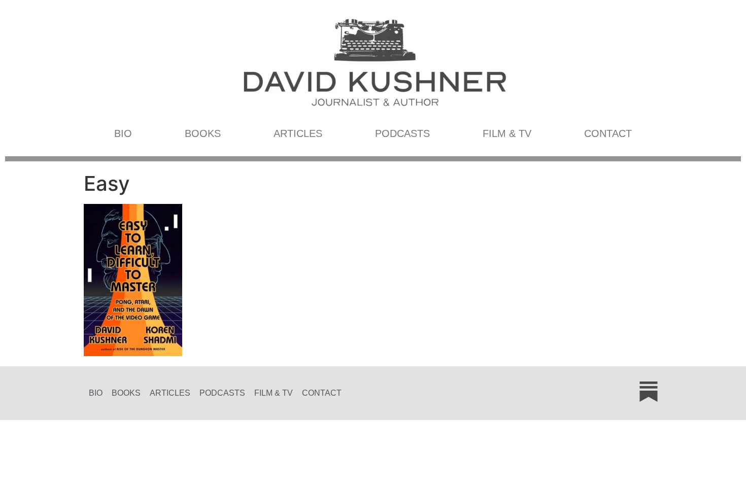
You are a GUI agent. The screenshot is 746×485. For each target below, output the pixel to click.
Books (203, 133)
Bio (123, 133)
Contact (608, 133)
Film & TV (507, 133)
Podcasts (402, 133)
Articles (298, 133)
